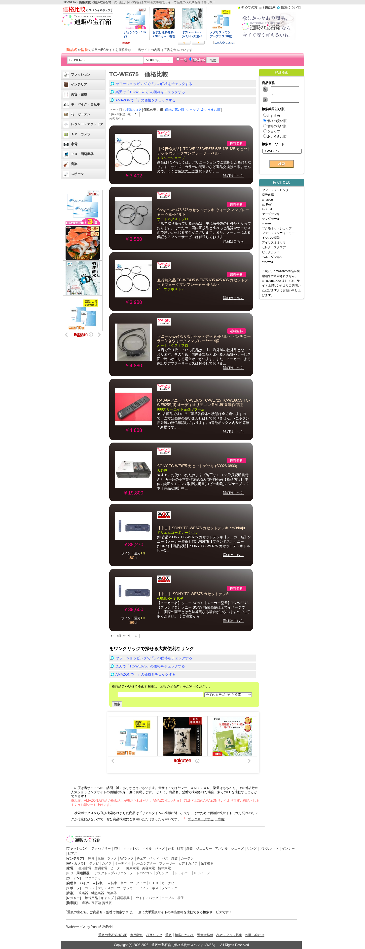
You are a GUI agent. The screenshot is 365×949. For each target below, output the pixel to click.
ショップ (192, 110)
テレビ (94, 863)
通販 (168, 935)
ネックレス (131, 848)
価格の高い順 (174, 110)
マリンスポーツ (109, 888)
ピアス (72, 853)
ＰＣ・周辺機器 (82, 154)
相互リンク (154, 935)
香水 (171, 848)
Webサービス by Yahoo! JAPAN (89, 927)
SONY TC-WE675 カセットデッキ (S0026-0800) (197, 466)
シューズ (237, 848)
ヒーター (116, 868)
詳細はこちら (233, 176)
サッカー (129, 888)
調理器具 (123, 898)
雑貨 (189, 848)
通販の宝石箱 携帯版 (97, 903)
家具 (91, 858)
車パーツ (126, 883)
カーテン (187, 858)
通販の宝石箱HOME (112, 935)
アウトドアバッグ (145, 898)
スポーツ (77, 174)
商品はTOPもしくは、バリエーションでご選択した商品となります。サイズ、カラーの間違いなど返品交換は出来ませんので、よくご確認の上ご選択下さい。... (204, 166)
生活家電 (84, 868)
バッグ (160, 848)
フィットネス (148, 888)
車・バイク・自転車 (85, 104)
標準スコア (133, 110)
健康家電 (132, 868)
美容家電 (148, 868)
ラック (112, 858)
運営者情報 (205, 935)
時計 (117, 848)
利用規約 (136, 935)
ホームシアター (145, 863)
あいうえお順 (210, 110)
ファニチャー (94, 878)
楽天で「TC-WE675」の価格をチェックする (150, 92)
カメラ (106, 863)
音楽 (74, 164)
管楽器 (112, 893)
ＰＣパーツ (202, 873)
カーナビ (167, 883)
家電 (74, 144)
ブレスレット (269, 848)
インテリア (79, 84)
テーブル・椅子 (172, 898)
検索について (184, 935)
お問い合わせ (254, 935)
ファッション (80, 74)
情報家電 (164, 868)
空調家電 (100, 868)
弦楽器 (83, 893)
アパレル (221, 848)
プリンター (163, 873)
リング (251, 848)
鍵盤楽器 (97, 893)
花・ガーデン (80, 114)
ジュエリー (204, 848)
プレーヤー (167, 863)
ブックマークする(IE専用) (206, 819)
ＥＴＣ (153, 883)
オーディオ (122, 863)
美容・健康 (79, 94)
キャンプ (107, 898)
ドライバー (183, 873)
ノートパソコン (141, 873)
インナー (288, 848)
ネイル (147, 848)
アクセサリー (101, 848)
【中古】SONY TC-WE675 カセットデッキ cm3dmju (201, 528)
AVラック (127, 858)
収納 (101, 858)
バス (165, 858)
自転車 (112, 883)
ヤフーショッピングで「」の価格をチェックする (154, 84)
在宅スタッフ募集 (229, 935)
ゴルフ (90, 888)
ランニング (169, 888)
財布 (180, 848)
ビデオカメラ (188, 863)
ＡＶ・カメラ (80, 134)
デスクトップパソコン (111, 873)
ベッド (154, 858)
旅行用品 (91, 898)
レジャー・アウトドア (87, 124)
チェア (141, 858)
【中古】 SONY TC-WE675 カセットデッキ (193, 594)
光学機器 (207, 863)
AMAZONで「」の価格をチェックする (145, 100)
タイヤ (141, 883)
